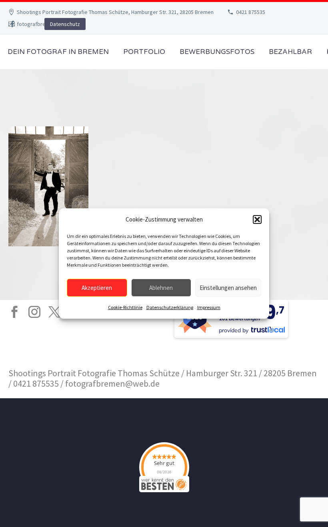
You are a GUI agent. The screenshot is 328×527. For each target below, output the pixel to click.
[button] (257, 220)
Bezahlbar (290, 52)
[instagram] (34, 312)
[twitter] (54, 312)
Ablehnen (161, 287)
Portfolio (144, 52)
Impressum (208, 307)
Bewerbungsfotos (217, 52)
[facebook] (14, 312)
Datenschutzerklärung (169, 307)
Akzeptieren (97, 287)
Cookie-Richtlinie (125, 307)
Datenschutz (65, 24)
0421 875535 (250, 12)
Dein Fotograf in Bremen (58, 52)
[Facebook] (12, 24)
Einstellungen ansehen (228, 287)
